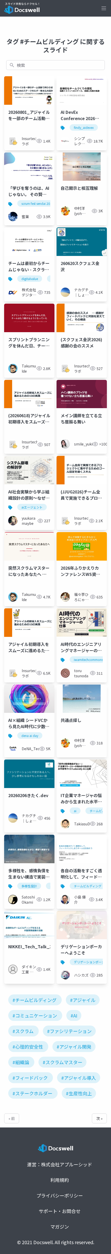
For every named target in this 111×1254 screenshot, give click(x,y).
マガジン (59, 1226)
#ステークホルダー (32, 1093)
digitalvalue (29, 278)
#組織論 (20, 1062)
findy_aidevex (84, 127)
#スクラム (23, 1031)
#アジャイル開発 (74, 1046)
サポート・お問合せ (60, 1211)
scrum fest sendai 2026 (37, 203)
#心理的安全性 (27, 1046)
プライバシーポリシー (59, 1195)
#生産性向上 (79, 1093)
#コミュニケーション (34, 1015)
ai (75, 811)
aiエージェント (32, 507)
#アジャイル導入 (78, 1077)
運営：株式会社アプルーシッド (59, 1164)
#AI (73, 1015)
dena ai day (29, 735)
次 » (99, 1118)
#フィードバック (30, 1077)
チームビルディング (87, 886)
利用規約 (59, 1179)
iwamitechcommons (88, 659)
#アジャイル (83, 1000)
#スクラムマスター (62, 1062)
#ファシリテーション (69, 1031)
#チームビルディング (34, 1000)
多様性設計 (29, 886)
